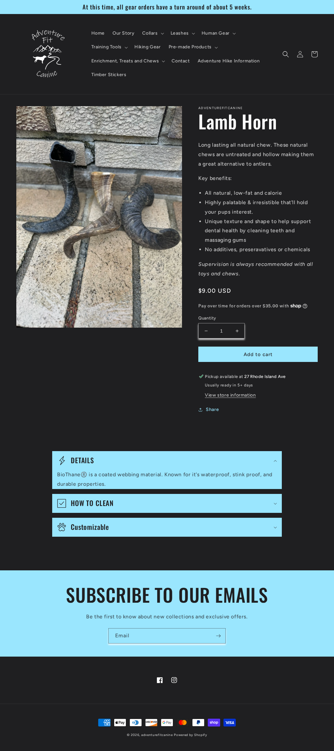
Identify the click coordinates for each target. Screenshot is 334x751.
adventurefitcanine (157, 735)
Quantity (207, 318)
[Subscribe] (218, 636)
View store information (230, 395)
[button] (152, 33)
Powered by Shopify (190, 735)
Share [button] (212, 409)
